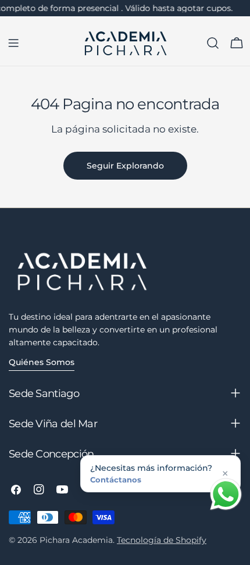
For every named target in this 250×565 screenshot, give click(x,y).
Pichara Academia (76, 540)
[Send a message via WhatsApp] (226, 494)
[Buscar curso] (212, 43)
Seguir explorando (125, 165)
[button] (160, 473)
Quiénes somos (41, 362)
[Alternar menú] (13, 43)
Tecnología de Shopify (161, 540)
